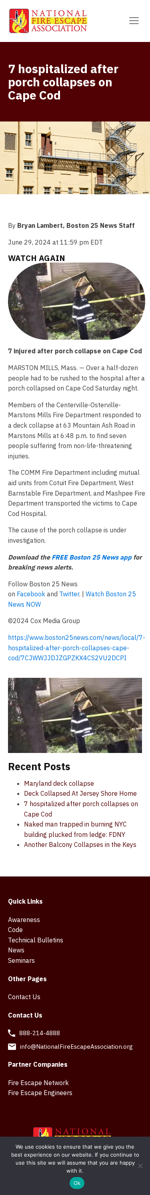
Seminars (21, 960)
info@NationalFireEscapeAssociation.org (76, 1046)
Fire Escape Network (38, 1083)
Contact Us (24, 997)
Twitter (69, 594)
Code (15, 930)
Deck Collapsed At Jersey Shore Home (80, 793)
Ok (77, 1183)
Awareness (24, 920)
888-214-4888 (39, 1033)
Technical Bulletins (35, 940)
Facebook (31, 594)
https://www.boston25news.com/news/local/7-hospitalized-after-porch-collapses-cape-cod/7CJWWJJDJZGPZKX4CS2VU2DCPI (76, 647)
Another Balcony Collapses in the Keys (80, 844)
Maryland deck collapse (59, 783)
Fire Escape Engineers (40, 1093)
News (16, 950)
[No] (140, 1166)
